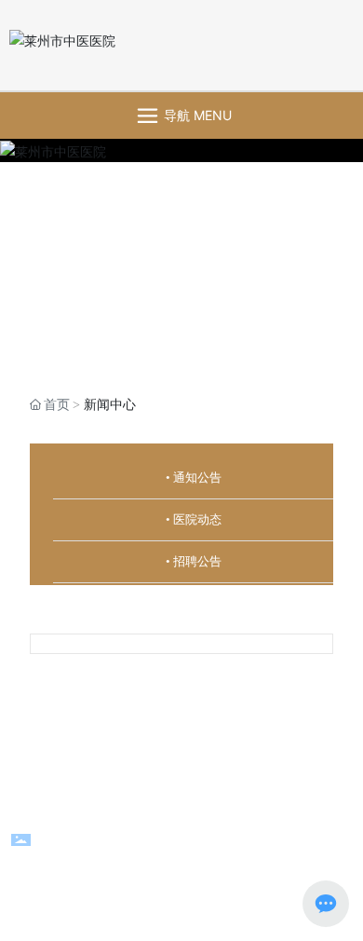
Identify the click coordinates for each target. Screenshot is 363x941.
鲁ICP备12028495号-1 (182, 865)
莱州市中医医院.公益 (214, 743)
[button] (169, 343)
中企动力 (138, 798)
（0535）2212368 (180, 721)
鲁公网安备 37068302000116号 (195, 843)
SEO (227, 798)
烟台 (184, 798)
